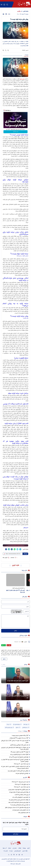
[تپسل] (4, 110)
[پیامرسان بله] (14, 854)
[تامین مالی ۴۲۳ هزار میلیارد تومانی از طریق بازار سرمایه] (15, 580)
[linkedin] (12, 549)
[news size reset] (5, 50)
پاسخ (4, 659)
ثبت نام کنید (15, 132)
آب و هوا (5, 848)
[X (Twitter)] (16, 854)
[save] (6, 14)
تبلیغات (19, 848)
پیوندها (24, 848)
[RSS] (8, 854)
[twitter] (17, 549)
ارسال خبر (15, 848)
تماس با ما (6, 851)
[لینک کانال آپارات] (11, 854)
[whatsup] (15, 549)
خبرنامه (9, 848)
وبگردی (18, 11)
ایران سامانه (12, 864)
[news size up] (3, 50)
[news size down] (8, 50)
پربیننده (25, 731)
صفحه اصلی (25, 11)
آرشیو (28, 848)
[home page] (24, 4)
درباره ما (11, 851)
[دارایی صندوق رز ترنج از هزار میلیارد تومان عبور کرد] (15, 675)
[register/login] (4, 5)
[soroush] (9, 549)
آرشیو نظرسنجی (17, 851)
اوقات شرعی (24, 851)
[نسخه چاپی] (3, 14)
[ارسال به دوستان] (9, 14)
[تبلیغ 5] (15, 545)
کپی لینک (25, 554)
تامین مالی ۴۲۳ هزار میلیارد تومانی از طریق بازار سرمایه (15, 591)
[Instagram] (19, 854)
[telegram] (20, 549)
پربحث (19, 731)
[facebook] (6, 549)
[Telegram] (22, 854)
